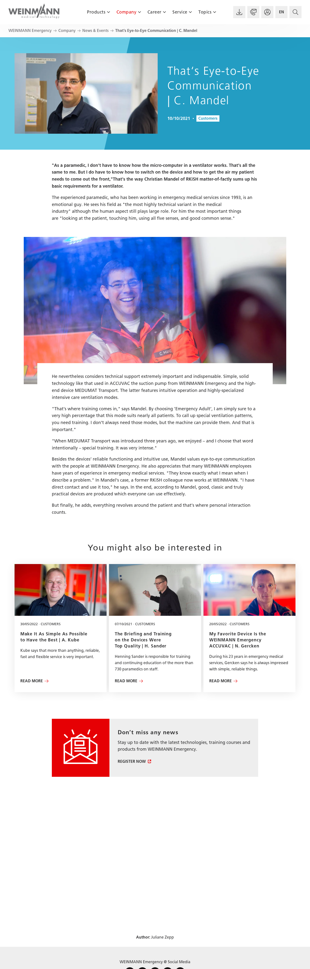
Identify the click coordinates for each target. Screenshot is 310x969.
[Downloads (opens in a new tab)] (239, 12)
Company (126, 12)
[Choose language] (281, 12)
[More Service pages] (190, 12)
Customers (207, 118)
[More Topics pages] (214, 12)
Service (179, 12)
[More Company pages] (139, 12)
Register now (132, 761)
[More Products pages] (108, 12)
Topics (204, 12)
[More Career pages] (165, 12)
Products (96, 12)
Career (154, 12)
